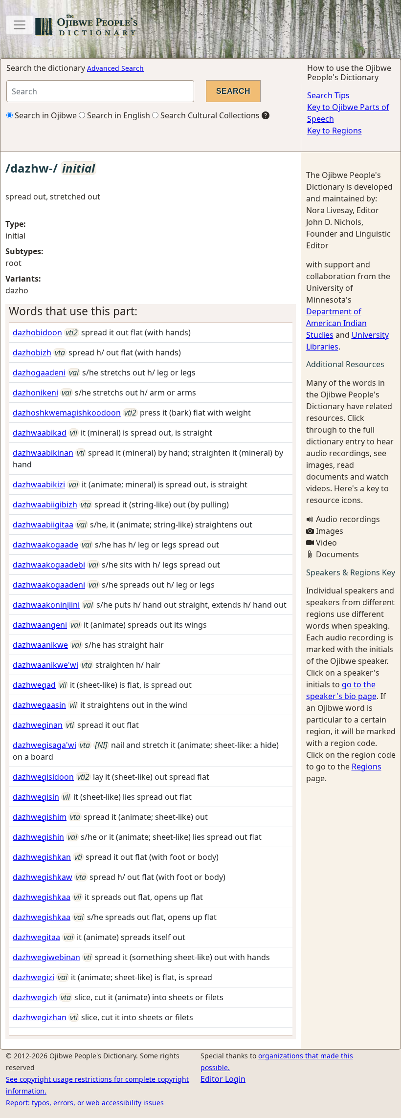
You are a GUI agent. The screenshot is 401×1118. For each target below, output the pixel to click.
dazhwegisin (36, 796)
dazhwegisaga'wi (44, 745)
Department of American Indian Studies (336, 323)
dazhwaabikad (40, 432)
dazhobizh (32, 352)
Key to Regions (334, 130)
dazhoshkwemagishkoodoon (67, 412)
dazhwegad (34, 685)
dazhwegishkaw (42, 877)
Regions (366, 766)
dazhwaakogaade (45, 544)
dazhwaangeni (40, 624)
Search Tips (328, 95)
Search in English (117, 115)
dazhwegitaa (36, 937)
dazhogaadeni (39, 372)
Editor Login (222, 1079)
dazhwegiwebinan (46, 957)
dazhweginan (38, 725)
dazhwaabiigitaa (43, 524)
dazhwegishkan (42, 857)
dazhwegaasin (39, 705)
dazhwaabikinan (43, 452)
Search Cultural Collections (209, 115)
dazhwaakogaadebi (49, 564)
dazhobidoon (37, 332)
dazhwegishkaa (41, 897)
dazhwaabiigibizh (45, 504)
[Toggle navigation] (19, 25)
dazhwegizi (33, 977)
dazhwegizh (35, 997)
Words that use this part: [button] (73, 311)
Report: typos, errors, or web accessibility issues (85, 1102)
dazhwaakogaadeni (49, 584)
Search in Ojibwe (45, 115)
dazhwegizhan (40, 1017)
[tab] (150, 311)
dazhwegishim (40, 816)
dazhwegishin (38, 837)
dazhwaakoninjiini (46, 604)
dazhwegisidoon (43, 776)
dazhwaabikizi (39, 484)
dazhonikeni (35, 392)
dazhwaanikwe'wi (45, 664)
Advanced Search (115, 68)
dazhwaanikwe (40, 644)
